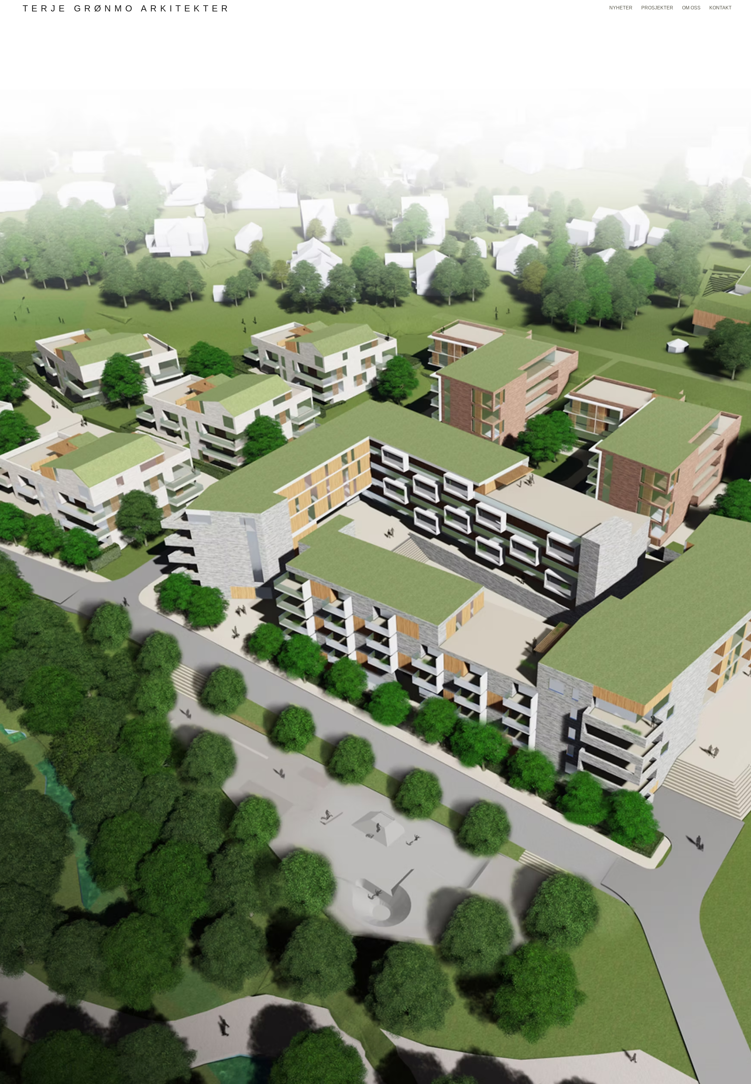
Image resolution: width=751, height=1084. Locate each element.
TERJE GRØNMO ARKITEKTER (127, 8)
